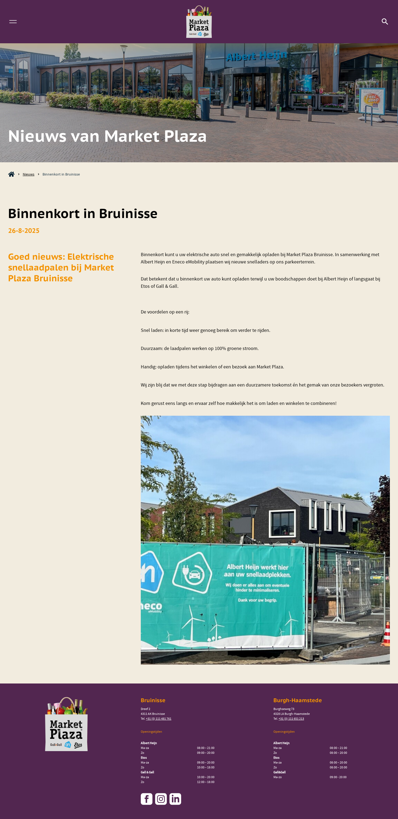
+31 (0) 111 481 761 (158, 718)
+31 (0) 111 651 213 (291, 718)
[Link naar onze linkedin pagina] (175, 798)
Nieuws (28, 174)
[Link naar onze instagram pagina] (161, 798)
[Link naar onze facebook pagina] (147, 798)
